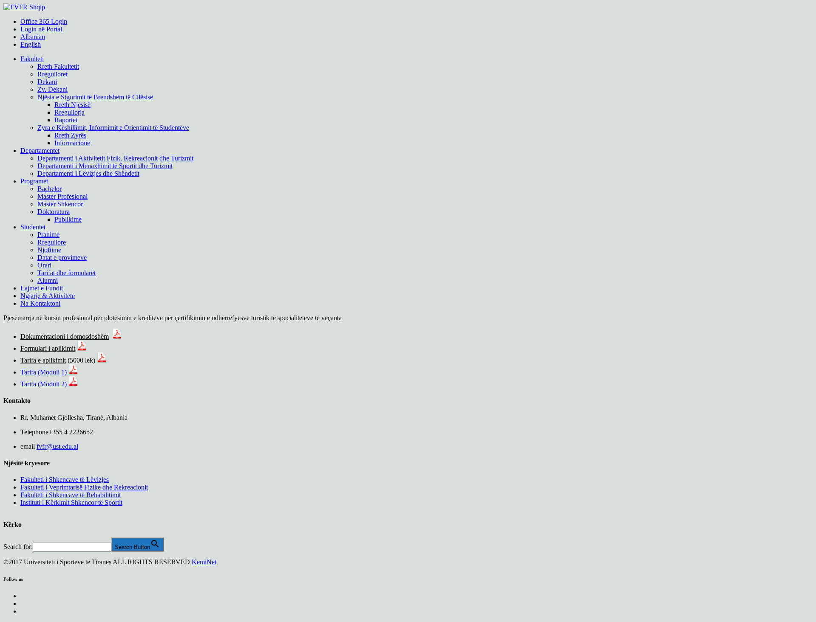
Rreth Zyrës (70, 135)
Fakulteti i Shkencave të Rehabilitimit (70, 494)
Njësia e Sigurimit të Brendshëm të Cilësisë (95, 97)
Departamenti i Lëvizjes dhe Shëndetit (88, 173)
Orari (44, 265)
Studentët (32, 227)
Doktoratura (53, 211)
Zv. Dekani (52, 89)
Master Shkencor (60, 204)
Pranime (48, 234)
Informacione (72, 142)
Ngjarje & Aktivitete (47, 295)
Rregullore (51, 242)
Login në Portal (41, 29)
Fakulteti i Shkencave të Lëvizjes (64, 479)
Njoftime (49, 249)
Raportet (65, 120)
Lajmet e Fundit (41, 288)
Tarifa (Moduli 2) (43, 384)
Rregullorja (69, 112)
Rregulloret (52, 74)
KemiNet (204, 562)
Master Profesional (62, 196)
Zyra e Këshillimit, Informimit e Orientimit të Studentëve (113, 127)
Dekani (47, 81)
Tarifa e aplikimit (43, 360)
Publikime (68, 219)
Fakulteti (32, 58)
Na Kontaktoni (40, 303)
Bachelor (49, 188)
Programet (34, 181)
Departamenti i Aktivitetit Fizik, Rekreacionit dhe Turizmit (115, 158)
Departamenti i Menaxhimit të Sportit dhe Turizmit (105, 165)
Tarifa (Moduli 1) (43, 372)
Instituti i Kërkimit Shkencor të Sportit (71, 502)
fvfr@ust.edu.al (57, 446)
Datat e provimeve (62, 257)
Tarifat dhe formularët (66, 272)
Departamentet (40, 150)
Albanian (32, 36)
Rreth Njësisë (72, 104)
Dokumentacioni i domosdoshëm (64, 336)
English (30, 44)
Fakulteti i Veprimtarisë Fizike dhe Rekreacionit (84, 487)
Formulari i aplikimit (47, 348)
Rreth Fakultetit (58, 66)
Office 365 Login (43, 21)
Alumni (47, 280)
